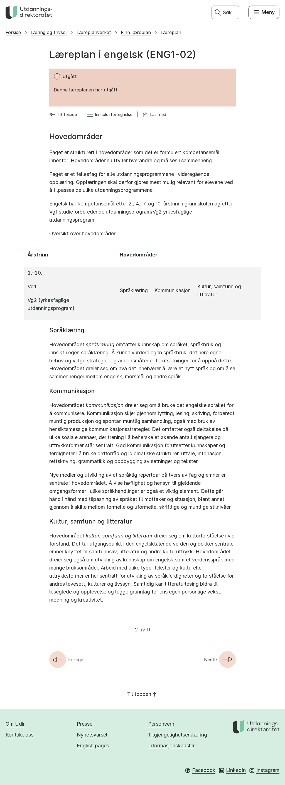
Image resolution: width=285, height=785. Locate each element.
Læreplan (171, 32)
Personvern (161, 724)
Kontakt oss (19, 735)
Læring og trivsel (49, 32)
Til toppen (139, 694)
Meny (268, 12)
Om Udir (15, 724)
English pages (93, 745)
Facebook (203, 770)
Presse (84, 724)
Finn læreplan (136, 32)
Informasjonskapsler (171, 745)
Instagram (267, 770)
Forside (13, 32)
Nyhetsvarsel (92, 735)
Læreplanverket (94, 32)
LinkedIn (236, 770)
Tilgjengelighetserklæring (177, 735)
